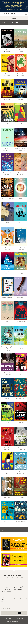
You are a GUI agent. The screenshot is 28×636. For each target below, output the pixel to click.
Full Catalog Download (5, 589)
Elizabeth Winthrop (21, 449)
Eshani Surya (21, 199)
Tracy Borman (21, 399)
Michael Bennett (8, 449)
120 (21, 27)
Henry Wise (21, 348)
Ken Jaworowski (8, 100)
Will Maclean (21, 273)
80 (18, 27)
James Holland (21, 51)
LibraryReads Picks (4, 588)
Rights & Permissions (18, 589)
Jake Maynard (7, 75)
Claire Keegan (21, 249)
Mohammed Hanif (8, 298)
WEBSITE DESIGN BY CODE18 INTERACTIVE (14, 621)
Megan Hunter (7, 498)
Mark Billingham (8, 423)
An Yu (8, 473)
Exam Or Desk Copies (18, 588)
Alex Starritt (21, 522)
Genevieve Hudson (7, 150)
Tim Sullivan (8, 399)
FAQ (2, 601)
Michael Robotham (21, 150)
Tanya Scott (21, 374)
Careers (2, 599)
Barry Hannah (7, 322)
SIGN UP (19, 613)
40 (15, 27)
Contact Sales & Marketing (6, 591)
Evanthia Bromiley (21, 473)
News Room (3, 598)
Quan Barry (8, 273)
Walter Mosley (21, 124)
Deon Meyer (21, 100)
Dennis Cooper (7, 51)
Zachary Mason (21, 174)
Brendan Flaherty (21, 223)
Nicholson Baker (8, 374)
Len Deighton (7, 124)
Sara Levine (8, 249)
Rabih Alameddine (8, 350)
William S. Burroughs (8, 199)
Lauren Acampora (21, 498)
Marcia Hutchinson (21, 75)
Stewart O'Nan (7, 223)
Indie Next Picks (4, 586)
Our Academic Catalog (18, 586)
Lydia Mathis (21, 298)
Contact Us (3, 603)
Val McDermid (7, 174)
